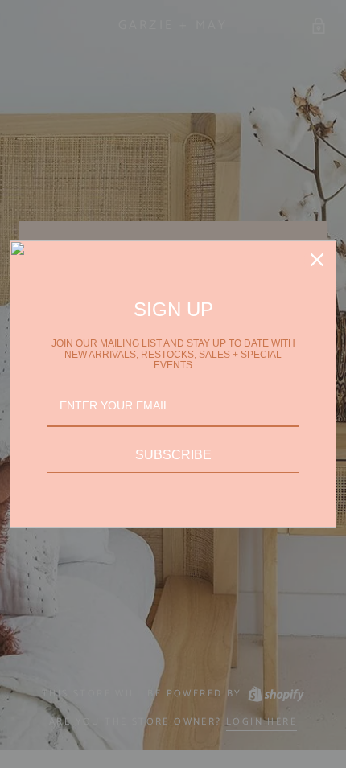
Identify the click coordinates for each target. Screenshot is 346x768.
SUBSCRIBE (173, 455)
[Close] (317, 259)
